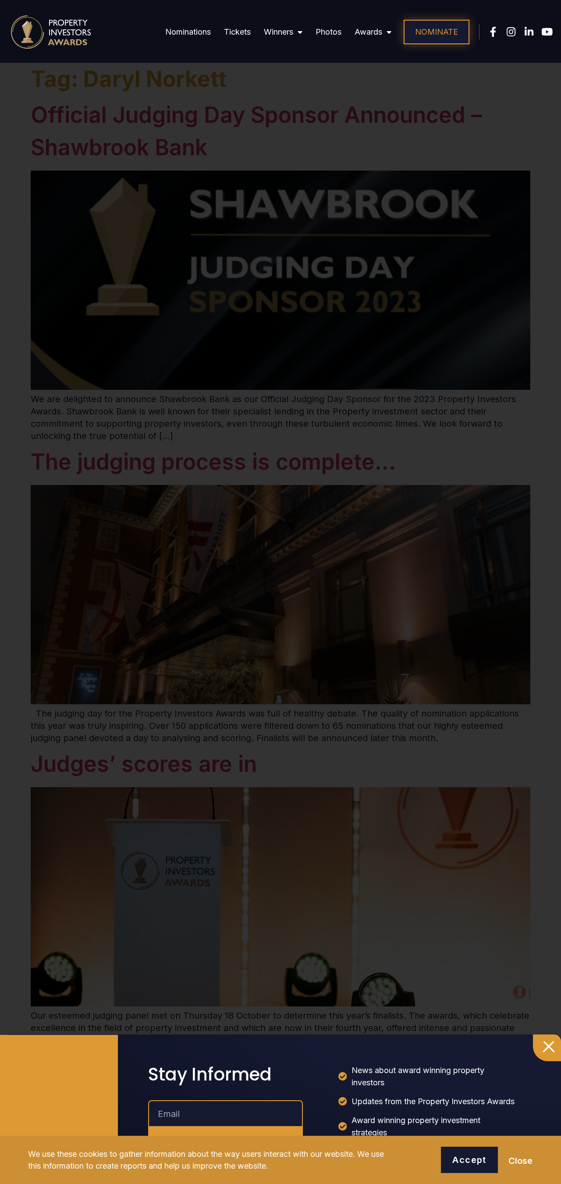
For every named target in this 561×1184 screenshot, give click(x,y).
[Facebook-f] (493, 32)
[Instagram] (511, 32)
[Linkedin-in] (529, 32)
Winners (278, 31)
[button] (436, 32)
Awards (368, 31)
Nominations (188, 31)
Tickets (237, 31)
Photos (328, 31)
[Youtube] (547, 32)
